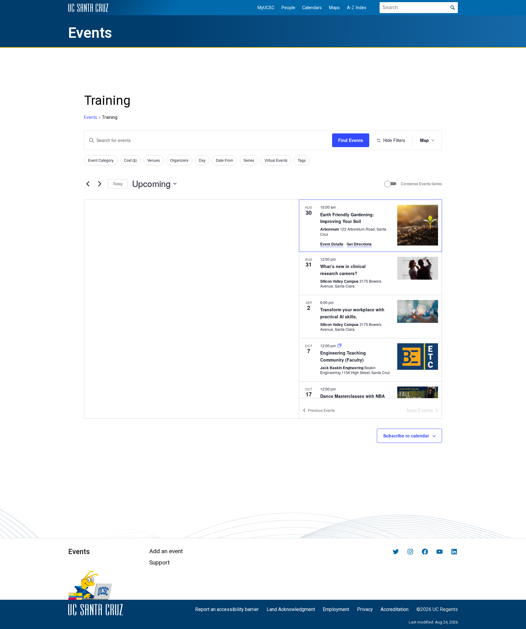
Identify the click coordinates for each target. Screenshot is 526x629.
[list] (370, 299)
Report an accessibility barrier (227, 609)
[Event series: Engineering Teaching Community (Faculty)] (339, 345)
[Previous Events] (87, 183)
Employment (336, 609)
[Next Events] (99, 183)
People (288, 7)
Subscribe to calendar (406, 436)
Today (118, 183)
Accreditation (394, 609)
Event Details (331, 244)
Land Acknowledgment (291, 609)
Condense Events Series (421, 183)
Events (90, 32)
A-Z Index (356, 7)
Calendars (312, 7)
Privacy (365, 609)
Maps (334, 7)
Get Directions (359, 244)
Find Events (350, 140)
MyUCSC (266, 7)
